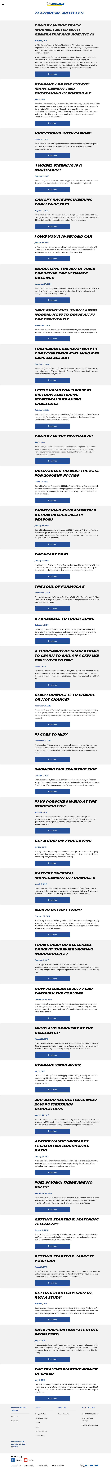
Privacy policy (29, 1465)
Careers (37, 1423)
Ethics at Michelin (58, 1465)
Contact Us (15, 1421)
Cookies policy (43, 1465)
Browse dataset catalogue (87, 1419)
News (37, 1427)
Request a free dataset (90, 1425)
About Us (14, 1416)
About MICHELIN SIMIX (90, 1414)
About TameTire (64, 1414)
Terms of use (16, 1465)
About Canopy (40, 1436)
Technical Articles (41, 1431)
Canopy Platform (41, 1414)
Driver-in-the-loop (41, 1418)
